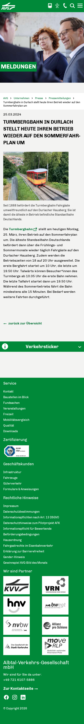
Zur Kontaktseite (18, 688)
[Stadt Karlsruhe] (22, 647)
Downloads (10, 431)
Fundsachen (11, 403)
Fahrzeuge (10, 478)
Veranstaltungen (14, 408)
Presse (39, 98)
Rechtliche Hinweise (20, 498)
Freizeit (8, 414)
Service (9, 383)
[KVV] (22, 586)
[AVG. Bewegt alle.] (8, 6)
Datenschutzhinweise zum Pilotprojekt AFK (31, 523)
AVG (5, 98)
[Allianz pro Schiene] (61, 627)
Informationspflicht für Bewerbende (27, 528)
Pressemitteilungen (60, 98)
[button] (42, 346)
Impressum (11, 506)
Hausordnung (12, 540)
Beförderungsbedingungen (21, 534)
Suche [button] (72, 5)
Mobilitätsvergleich (16, 420)
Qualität (8, 425)
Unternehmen (21, 98)
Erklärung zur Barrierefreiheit (23, 551)
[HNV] (22, 606)
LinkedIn (23, 697)
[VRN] (61, 586)
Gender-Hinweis (14, 557)
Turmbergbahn (21, 229)
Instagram (15, 697)
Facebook (6, 697)
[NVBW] (22, 627)
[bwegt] (61, 606)
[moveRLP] (61, 647)
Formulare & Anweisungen (21, 489)
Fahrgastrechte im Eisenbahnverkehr (28, 546)
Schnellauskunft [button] (49, 5)
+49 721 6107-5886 (19, 680)
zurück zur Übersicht (25, 323)
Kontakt (65, 5)
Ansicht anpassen (57, 5)
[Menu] (80, 6)
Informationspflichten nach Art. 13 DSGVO (31, 517)
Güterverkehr (12, 483)
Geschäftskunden (18, 464)
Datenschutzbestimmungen (21, 511)
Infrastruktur (12, 472)
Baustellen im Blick (16, 397)
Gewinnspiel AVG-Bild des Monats (25, 563)
